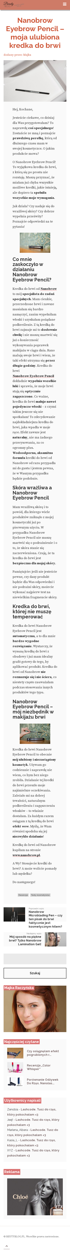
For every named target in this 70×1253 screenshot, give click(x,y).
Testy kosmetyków (40, 895)
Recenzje (23, 895)
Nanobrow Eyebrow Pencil (33, 376)
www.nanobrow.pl (26, 855)
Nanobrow (48, 289)
